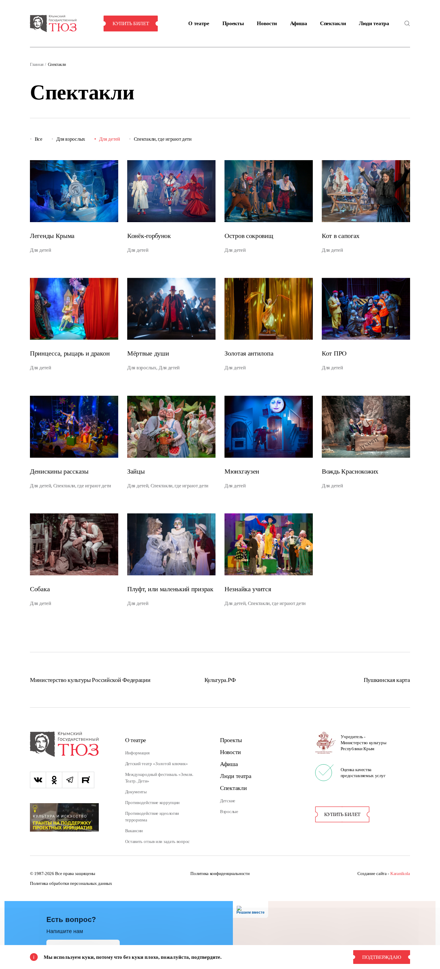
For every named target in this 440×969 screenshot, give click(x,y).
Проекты (233, 23)
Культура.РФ (220, 680)
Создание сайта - (383, 873)
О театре (198, 23)
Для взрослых (70, 139)
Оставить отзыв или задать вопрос (157, 841)
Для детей (109, 139)
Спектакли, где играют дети (163, 139)
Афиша (298, 23)
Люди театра (374, 23)
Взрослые (229, 811)
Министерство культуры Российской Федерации (90, 680)
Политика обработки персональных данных (71, 883)
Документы (136, 791)
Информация (137, 752)
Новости (267, 23)
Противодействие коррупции (152, 802)
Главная (36, 64)
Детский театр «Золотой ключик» (156, 763)
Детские (227, 800)
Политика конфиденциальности (219, 873)
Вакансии (134, 830)
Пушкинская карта (387, 680)
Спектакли (333, 23)
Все (39, 139)
